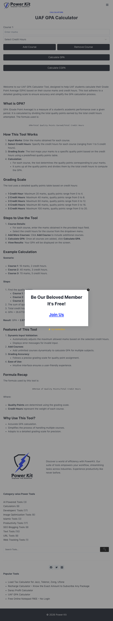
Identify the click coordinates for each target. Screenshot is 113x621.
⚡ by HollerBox (56, 329)
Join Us (56, 314)
